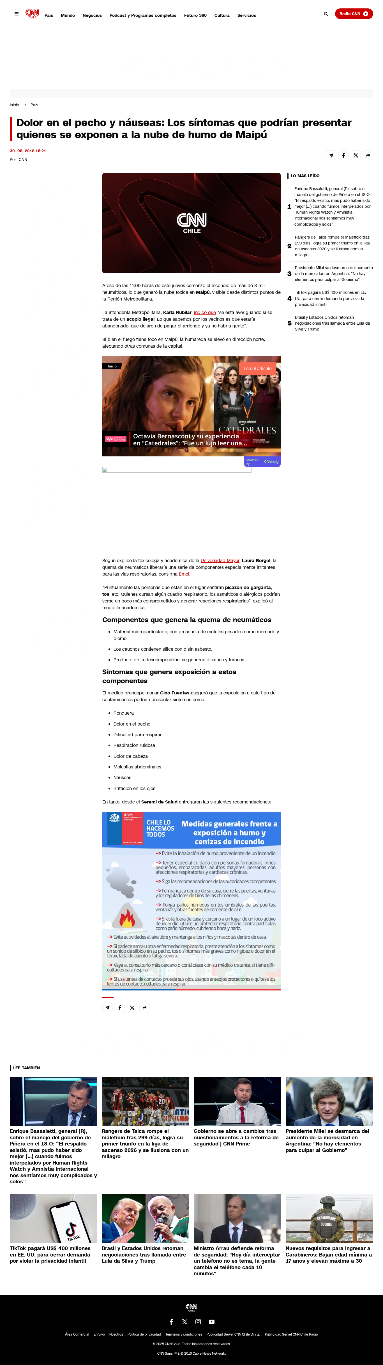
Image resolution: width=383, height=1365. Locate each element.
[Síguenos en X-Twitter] (184, 1321)
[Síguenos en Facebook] (171, 1321)
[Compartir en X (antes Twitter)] (356, 155)
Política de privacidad (144, 1334)
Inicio (14, 105)
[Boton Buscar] (326, 13)
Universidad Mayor (220, 560)
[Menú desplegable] (16, 13)
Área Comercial (77, 1334)
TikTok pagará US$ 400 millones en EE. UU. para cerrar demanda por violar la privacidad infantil (330, 298)
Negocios (92, 15)
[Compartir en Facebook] (343, 155)
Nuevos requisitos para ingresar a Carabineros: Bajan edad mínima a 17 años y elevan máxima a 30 (329, 1255)
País (49, 15)
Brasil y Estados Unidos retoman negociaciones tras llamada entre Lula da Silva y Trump (332, 323)
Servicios (246, 15)
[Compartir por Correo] (331, 155)
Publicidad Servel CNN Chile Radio (291, 1334)
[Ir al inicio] (32, 14)
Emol (184, 574)
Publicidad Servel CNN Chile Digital (233, 1334)
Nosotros (116, 1334)
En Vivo (99, 1334)
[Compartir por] (368, 155)
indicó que (205, 312)
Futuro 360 (195, 15)
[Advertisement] (52, 494)
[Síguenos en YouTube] (211, 1321)
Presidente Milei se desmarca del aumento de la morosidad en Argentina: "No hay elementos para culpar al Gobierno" (334, 273)
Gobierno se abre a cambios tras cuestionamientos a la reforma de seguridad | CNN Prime (236, 1137)
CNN (23, 159)
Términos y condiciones (183, 1334)
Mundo (68, 15)
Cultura (222, 15)
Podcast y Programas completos (143, 15)
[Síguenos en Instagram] (198, 1321)
